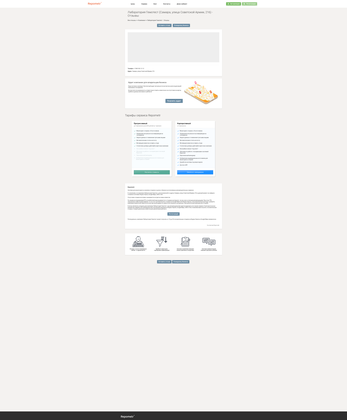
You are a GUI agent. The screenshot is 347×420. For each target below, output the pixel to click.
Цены (133, 4)
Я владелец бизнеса (181, 25)
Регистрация (251, 4)
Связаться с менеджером (195, 172)
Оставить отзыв (164, 25)
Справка (144, 4)
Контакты (166, 4)
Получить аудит (174, 101)
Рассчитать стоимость (152, 172)
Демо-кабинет (182, 4)
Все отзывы (132, 20)
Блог (155, 4)
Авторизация (235, 4)
